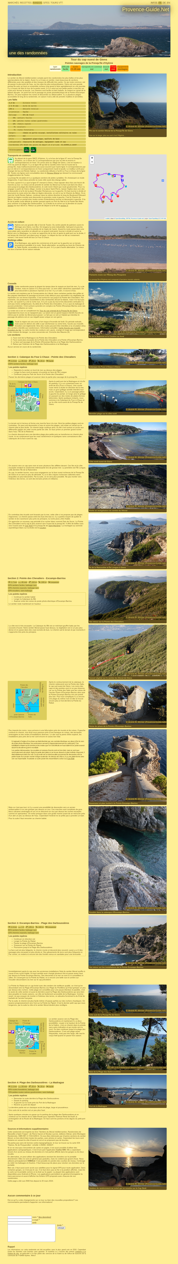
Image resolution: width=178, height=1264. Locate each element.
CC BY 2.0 (127, 329)
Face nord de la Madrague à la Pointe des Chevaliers (35, 338)
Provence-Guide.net (137, 218)
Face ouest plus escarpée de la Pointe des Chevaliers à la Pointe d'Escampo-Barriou (48, 340)
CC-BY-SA (162, 218)
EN (168, 3)
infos (154, 3)
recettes (26, 3)
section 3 (64, 206)
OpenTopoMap (153, 218)
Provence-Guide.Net (145, 9)
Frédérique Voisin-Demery (107, 1065)
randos (37, 3)
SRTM (128, 218)
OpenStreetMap (120, 218)
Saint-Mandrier (54, 526)
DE (164, 3)
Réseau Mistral (53, 173)
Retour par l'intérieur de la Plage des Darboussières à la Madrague (40, 344)
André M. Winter (122, 124)
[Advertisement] (127, 142)
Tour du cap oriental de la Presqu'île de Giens (58, 311)
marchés (13, 3)
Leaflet (107, 218)
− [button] (92, 161)
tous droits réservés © (103, 124)
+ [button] (92, 157)
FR (160, 3)
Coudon (42, 528)
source (121, 1065)
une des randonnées (28, 53)
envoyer (61, 1228)
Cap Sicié (29, 526)
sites (46, 3)
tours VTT (57, 3)
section (11, 206)
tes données (44, 1217)
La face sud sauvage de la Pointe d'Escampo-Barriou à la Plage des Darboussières (47, 342)
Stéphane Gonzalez (105, 329)
